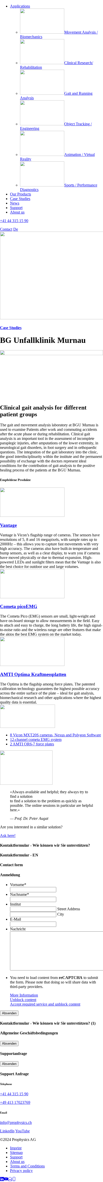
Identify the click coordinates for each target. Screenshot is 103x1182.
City (60, 914)
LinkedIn (7, 1131)
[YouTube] (6, 1179)
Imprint (16, 1148)
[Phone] (14, 1179)
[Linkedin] (2, 1179)
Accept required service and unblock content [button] (45, 1004)
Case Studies (20, 198)
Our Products (20, 194)
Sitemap (16, 1152)
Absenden (9, 1013)
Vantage (8, 525)
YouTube (22, 1131)
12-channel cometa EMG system (36, 739)
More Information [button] (24, 995)
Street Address (68, 909)
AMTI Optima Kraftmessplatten (33, 674)
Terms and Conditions (27, 1166)
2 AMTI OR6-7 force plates (32, 744)
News (14, 203)
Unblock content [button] (23, 1000)
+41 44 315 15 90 (14, 221)
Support (16, 208)
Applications (20, 6)
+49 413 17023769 (15, 1102)
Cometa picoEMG (18, 606)
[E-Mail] (10, 1179)
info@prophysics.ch (16, 1122)
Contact (6, 229)
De (15, 229)
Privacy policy (21, 1170)
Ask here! (8, 835)
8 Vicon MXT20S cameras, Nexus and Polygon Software (55, 735)
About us (17, 212)
